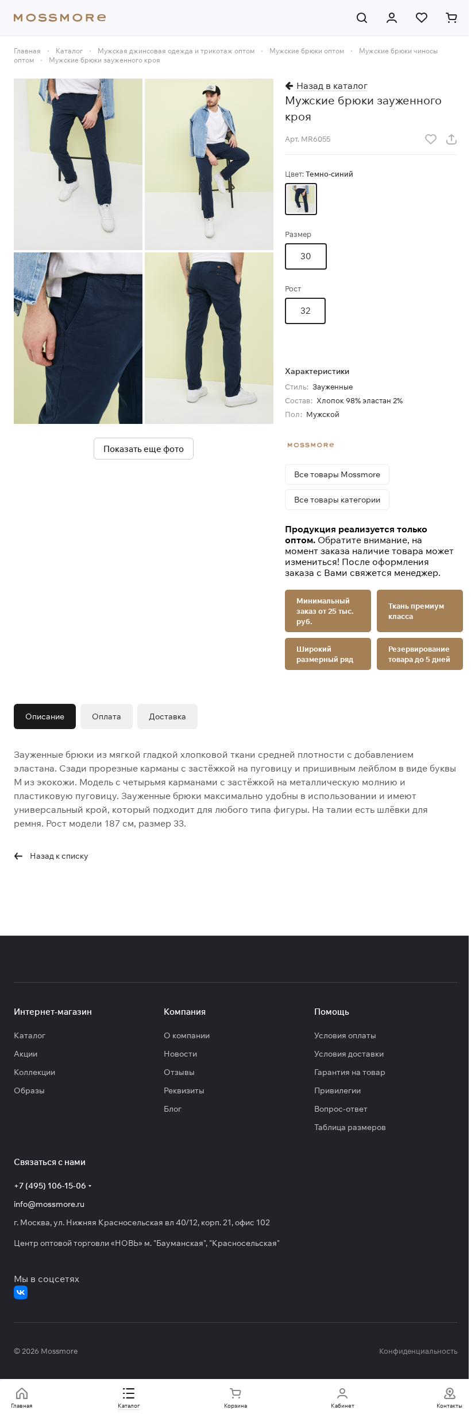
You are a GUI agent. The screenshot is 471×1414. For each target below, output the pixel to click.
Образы (29, 1090)
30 (305, 256)
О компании (187, 1035)
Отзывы (179, 1072)
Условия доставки (349, 1054)
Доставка (167, 716)
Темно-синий (301, 199)
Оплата (106, 716)
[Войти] (391, 18)
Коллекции (34, 1072)
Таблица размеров (350, 1127)
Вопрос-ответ (341, 1109)
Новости (180, 1054)
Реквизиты (184, 1090)
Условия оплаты (345, 1035)
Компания (185, 1011)
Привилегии (337, 1090)
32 (305, 310)
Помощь (331, 1011)
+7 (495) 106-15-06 (50, 1186)
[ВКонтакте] (21, 1292)
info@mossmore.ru (49, 1204)
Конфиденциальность (418, 1350)
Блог (173, 1109)
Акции (25, 1054)
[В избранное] (431, 139)
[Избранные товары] (421, 18)
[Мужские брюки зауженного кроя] (78, 164)
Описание (44, 716)
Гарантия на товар (349, 1072)
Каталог (29, 1035)
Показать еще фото (143, 448)
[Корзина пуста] (451, 18)
